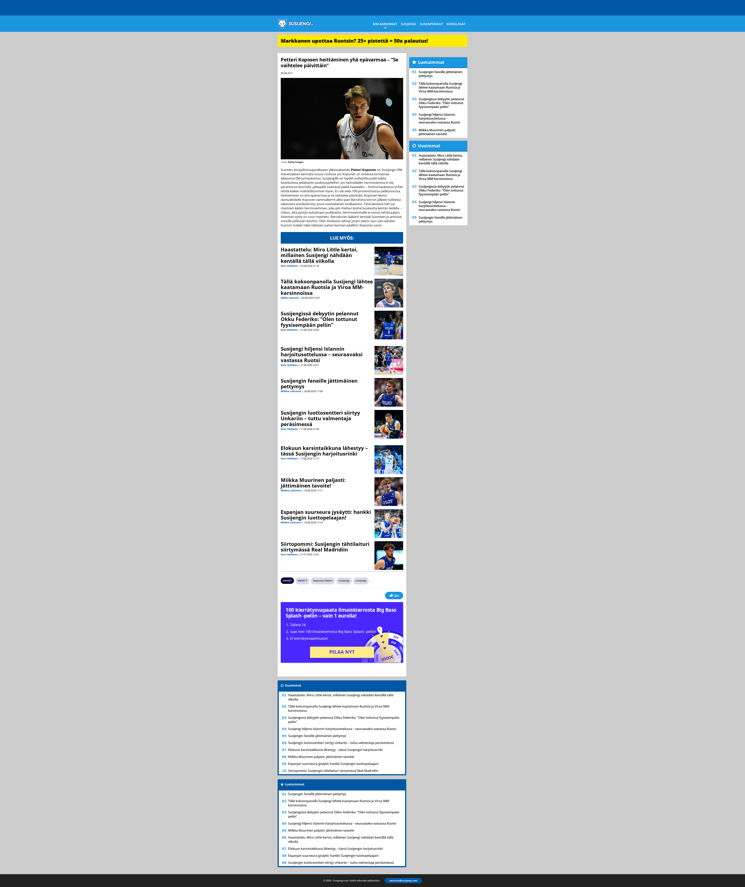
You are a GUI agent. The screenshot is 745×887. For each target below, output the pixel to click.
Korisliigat (456, 24)
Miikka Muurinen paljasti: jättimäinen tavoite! (313, 482)
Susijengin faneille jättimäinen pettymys (319, 383)
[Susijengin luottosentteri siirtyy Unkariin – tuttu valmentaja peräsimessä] (388, 424)
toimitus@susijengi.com (403, 880)
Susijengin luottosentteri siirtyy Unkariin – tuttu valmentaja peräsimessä (320, 418)
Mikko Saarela (290, 297)
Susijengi (408, 24)
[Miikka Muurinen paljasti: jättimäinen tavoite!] (388, 491)
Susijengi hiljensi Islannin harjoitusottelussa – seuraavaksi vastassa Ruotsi (322, 354)
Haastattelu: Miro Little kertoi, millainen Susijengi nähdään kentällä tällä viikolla (319, 255)
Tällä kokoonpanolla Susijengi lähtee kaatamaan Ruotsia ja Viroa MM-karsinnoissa (327, 287)
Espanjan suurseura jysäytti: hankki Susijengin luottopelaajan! (326, 514)
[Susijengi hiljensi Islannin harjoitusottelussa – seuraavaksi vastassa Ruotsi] (388, 360)
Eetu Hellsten (289, 265)
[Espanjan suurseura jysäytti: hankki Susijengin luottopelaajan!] (388, 523)
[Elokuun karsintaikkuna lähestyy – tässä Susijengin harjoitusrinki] (388, 459)
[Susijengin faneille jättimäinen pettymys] (388, 392)
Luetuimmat (294, 784)
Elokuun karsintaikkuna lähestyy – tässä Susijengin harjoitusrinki (324, 450)
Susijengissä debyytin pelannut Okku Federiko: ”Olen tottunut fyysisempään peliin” (320, 319)
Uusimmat (293, 685)
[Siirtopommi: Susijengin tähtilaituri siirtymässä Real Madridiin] (388, 555)
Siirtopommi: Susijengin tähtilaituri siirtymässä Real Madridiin (325, 546)
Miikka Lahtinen (291, 391)
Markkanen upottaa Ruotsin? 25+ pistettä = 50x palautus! (354, 40)
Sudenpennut (431, 24)
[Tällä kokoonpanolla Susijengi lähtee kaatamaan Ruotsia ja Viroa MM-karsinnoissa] (388, 293)
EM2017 (302, 580)
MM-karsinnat (385, 24)
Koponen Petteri (323, 580)
